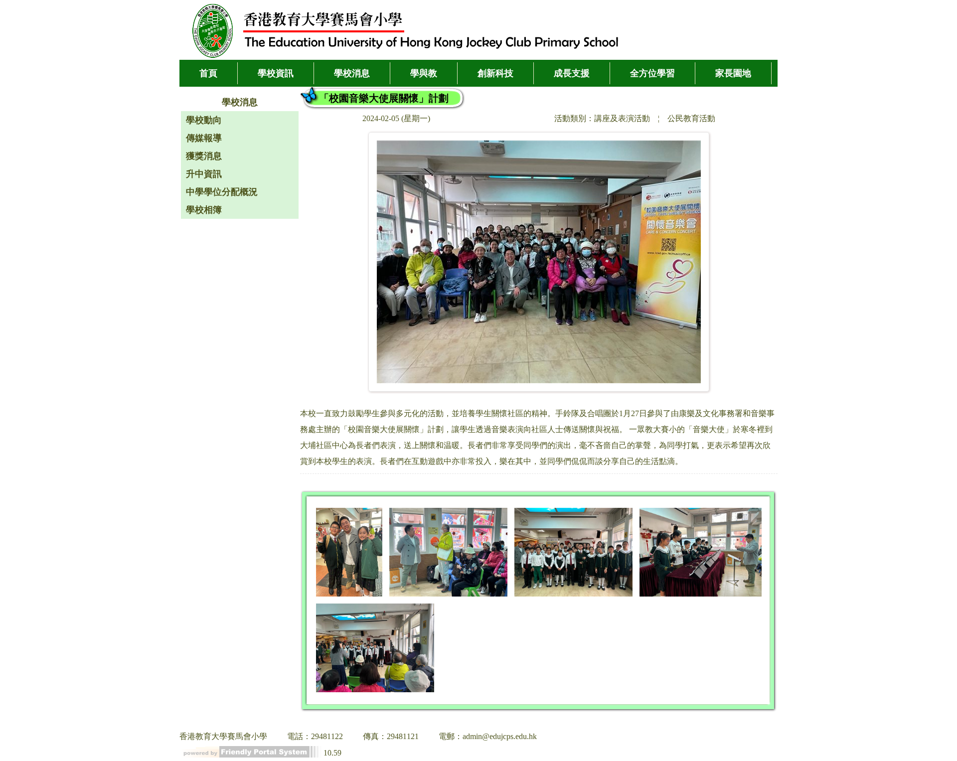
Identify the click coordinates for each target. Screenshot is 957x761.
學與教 (423, 73)
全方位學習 (652, 73)
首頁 (208, 73)
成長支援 (572, 73)
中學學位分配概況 (222, 192)
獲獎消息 (204, 156)
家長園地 (733, 73)
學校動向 (204, 120)
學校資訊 (276, 73)
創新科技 (495, 73)
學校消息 (352, 73)
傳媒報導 (204, 138)
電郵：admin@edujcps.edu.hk (488, 736)
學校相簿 (204, 210)
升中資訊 (204, 174)
